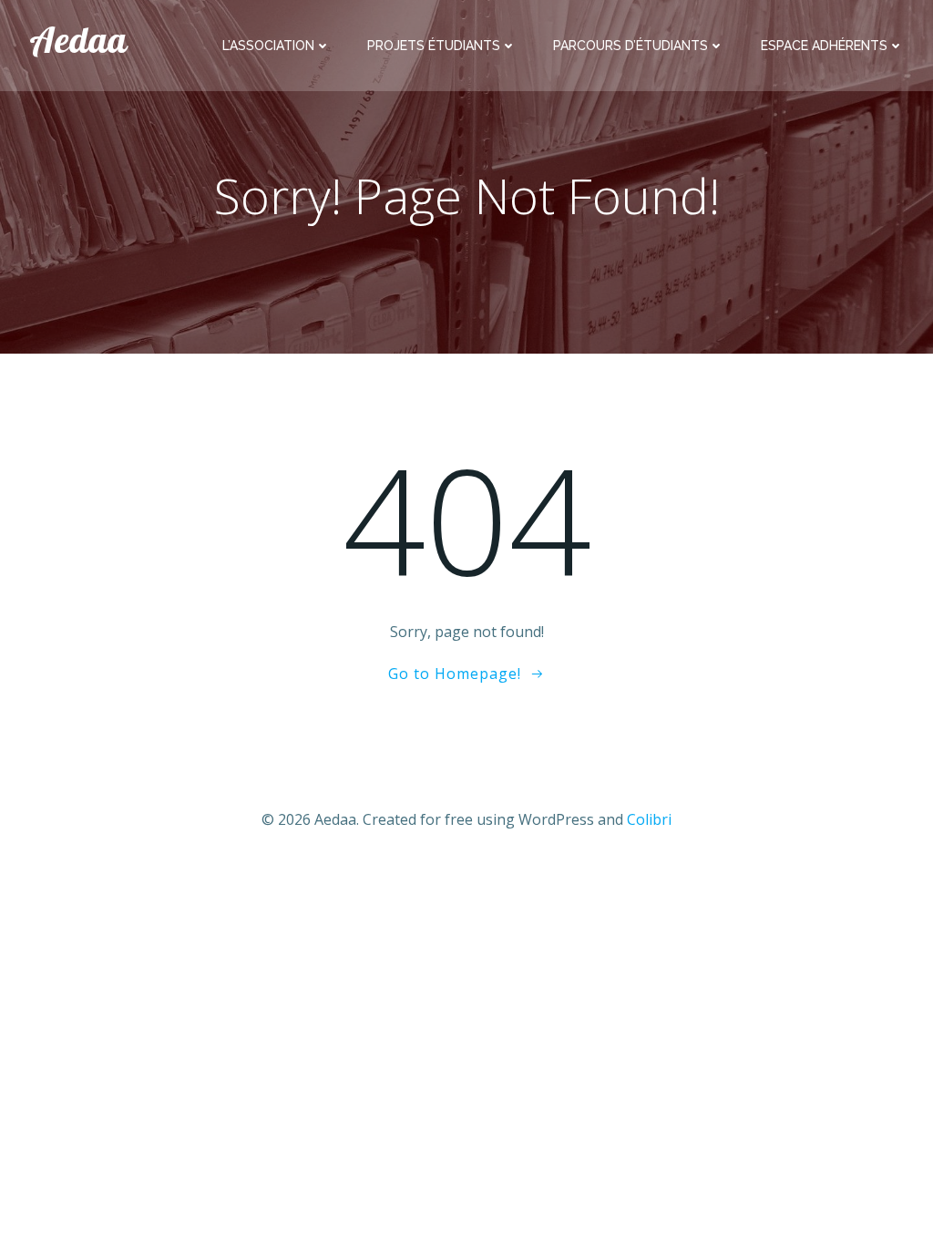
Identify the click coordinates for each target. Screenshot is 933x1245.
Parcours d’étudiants (630, 45)
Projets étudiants (433, 45)
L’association (268, 45)
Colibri (649, 819)
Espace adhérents (824, 45)
